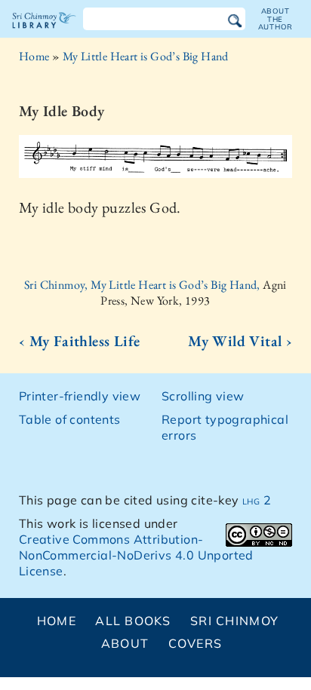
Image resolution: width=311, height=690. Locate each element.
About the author (275, 19)
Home (34, 56)
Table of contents (70, 419)
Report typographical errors (225, 427)
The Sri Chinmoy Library (44, 33)
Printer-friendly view (79, 395)
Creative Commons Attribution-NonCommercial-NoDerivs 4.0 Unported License (136, 555)
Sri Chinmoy (234, 620)
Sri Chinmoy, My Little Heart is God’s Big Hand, (143, 285)
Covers (195, 643)
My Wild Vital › (240, 341)
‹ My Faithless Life (79, 341)
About (125, 643)
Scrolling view (203, 395)
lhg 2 (256, 500)
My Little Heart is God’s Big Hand (146, 56)
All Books (133, 620)
